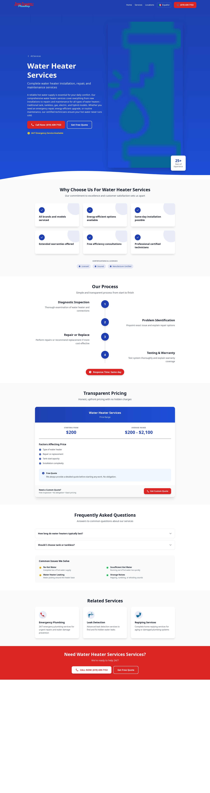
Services (138, 5)
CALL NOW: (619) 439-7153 (94, 669)
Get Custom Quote (159, 491)
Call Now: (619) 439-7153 (48, 124)
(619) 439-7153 (186, 5)
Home (129, 5)
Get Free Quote (79, 124)
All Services (36, 56)
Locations (149, 5)
